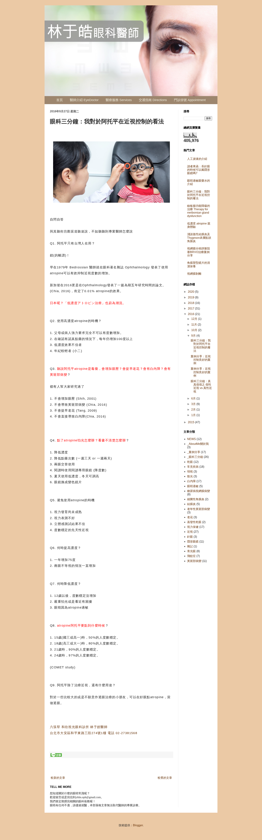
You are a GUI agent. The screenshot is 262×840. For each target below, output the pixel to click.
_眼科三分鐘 (195, 456)
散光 (190, 476)
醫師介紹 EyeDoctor (84, 100)
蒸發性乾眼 (194, 522)
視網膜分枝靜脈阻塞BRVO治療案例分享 (198, 252)
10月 (194, 330)
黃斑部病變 (194, 560)
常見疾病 (193, 466)
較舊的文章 (165, 777)
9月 (193, 335)
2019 (191, 297)
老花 (190, 517)
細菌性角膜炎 (195, 499)
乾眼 (190, 461)
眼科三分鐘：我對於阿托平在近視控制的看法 (198, 195)
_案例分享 (193, 452)
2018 (191, 302)
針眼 (190, 536)
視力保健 (193, 526)
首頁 (59, 100)
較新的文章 (58, 777)
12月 (194, 318)
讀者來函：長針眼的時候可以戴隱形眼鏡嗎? (198, 170)
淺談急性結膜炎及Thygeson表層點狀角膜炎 (199, 237)
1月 (193, 415)
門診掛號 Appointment (190, 100)
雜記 (190, 546)
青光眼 (191, 551)
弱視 (190, 471)
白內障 (191, 481)
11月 (194, 324)
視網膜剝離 (194, 273)
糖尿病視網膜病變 (198, 490)
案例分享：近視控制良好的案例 (201, 360)
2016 (191, 314)
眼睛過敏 (193, 486)
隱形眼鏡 (193, 541)
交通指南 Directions (153, 100)
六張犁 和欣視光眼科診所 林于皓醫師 (78, 727)
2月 (193, 409)
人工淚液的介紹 (197, 158)
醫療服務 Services (119, 100)
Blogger (138, 825)
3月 (193, 404)
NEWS (191, 439)
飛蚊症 (191, 556)
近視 (190, 531)
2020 (191, 291)
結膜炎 (191, 504)
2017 (191, 308)
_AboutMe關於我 (198, 443)
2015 (191, 422)
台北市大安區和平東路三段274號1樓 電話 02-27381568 (93, 733)
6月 (193, 398)
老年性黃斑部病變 (198, 509)
